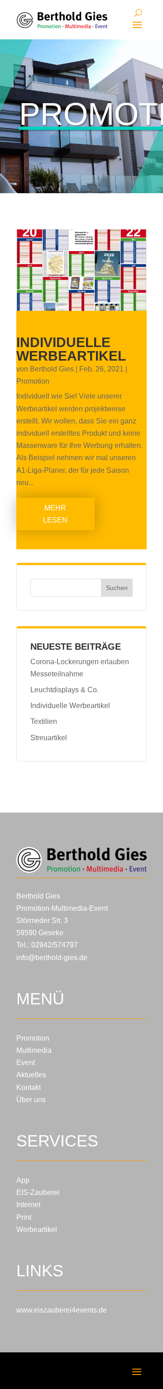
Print (23, 1217)
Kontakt (28, 1087)
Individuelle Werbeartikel (71, 349)
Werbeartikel (36, 1229)
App (22, 1180)
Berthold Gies (52, 369)
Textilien (43, 721)
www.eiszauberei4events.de (61, 1310)
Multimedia (34, 1050)
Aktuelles (31, 1075)
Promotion (32, 381)
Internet (28, 1204)
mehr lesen (55, 514)
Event (25, 1062)
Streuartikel (48, 738)
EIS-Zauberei (37, 1192)
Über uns (31, 1100)
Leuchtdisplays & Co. (64, 690)
